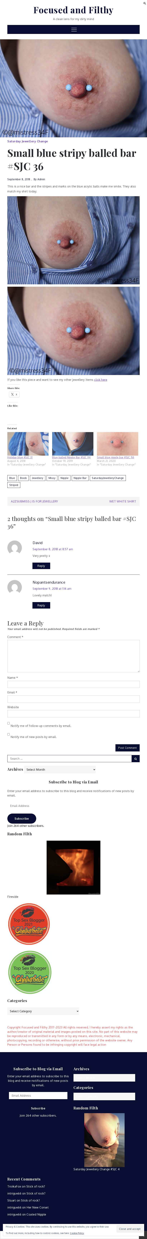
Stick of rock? (35, 1186)
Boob (23, 477)
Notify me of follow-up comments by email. (41, 726)
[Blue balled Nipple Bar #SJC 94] (72, 444)
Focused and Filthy (73, 9)
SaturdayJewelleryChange (108, 477)
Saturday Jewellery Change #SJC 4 (97, 1169)
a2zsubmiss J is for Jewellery (34, 501)
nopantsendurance (49, 582)
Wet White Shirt (122, 501)
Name (12, 677)
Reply (41, 566)
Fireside (12, 896)
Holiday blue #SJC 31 (19, 457)
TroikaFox (14, 1186)
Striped (13, 484)
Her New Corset (38, 1207)
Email (12, 692)
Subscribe (22, 818)
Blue (12, 477)
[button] (144, 3)
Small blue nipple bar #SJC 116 (115, 457)
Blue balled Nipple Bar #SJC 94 (71, 457)
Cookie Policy (77, 1233)
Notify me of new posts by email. (34, 737)
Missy (52, 477)
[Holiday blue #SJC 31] (28, 444)
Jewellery (37, 477)
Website (13, 707)
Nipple (64, 477)
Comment (15, 637)
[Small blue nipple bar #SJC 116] (117, 444)
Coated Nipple (36, 1214)
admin (41, 179)
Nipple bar (80, 477)
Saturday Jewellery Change (27, 141)
